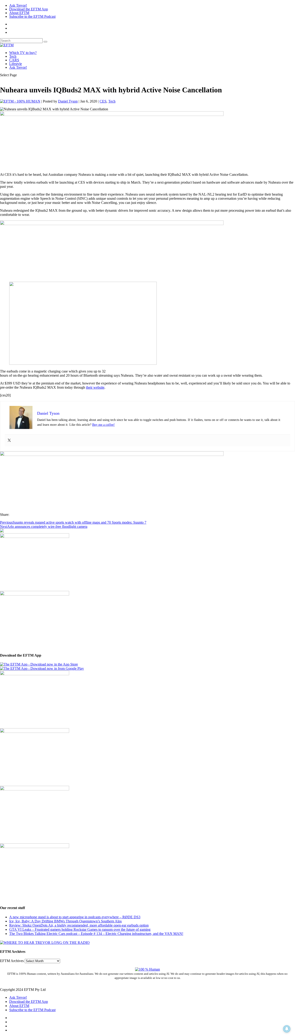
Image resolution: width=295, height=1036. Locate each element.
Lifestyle (15, 64)
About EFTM (19, 13)
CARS (14, 60)
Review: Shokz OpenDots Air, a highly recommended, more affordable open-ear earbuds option (79, 925)
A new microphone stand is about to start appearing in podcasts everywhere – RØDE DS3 (74, 917)
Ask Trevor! (18, 5)
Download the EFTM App (28, 9)
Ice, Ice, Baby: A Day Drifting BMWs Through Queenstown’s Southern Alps (65, 921)
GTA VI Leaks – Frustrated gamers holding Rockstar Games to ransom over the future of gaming (79, 929)
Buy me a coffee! (103, 424)
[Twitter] (9, 440)
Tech (12, 56)
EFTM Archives (12, 961)
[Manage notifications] (286, 1029)
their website (95, 387)
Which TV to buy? (23, 53)
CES (103, 101)
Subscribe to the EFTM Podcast (32, 16)
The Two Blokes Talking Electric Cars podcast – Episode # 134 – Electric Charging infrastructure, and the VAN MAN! (96, 934)
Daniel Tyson (68, 101)
